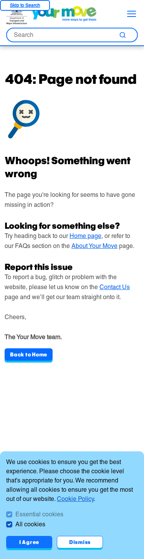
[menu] (132, 14)
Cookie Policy (75, 499)
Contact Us (114, 287)
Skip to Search (25, 5)
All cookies (30, 524)
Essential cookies (39, 514)
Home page (85, 236)
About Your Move (94, 246)
